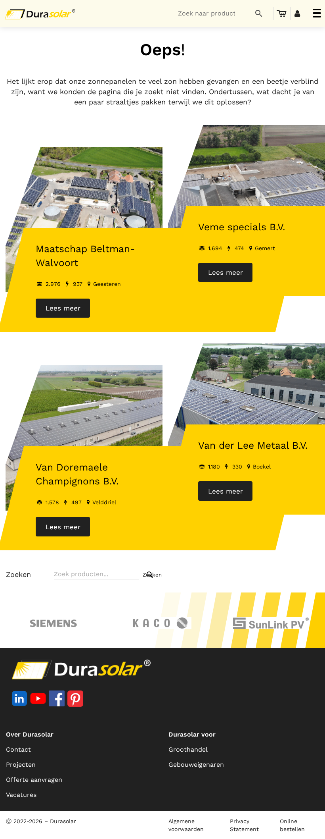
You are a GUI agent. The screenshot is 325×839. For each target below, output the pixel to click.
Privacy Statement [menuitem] (244, 825)
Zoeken (18, 574)
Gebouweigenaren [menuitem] (196, 764)
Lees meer (63, 308)
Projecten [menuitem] (21, 764)
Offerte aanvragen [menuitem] (34, 779)
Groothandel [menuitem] (188, 749)
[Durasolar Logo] (41, 13)
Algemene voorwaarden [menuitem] (186, 825)
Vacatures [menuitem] (21, 794)
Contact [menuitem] (18, 749)
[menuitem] (281, 13)
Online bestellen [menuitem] (292, 825)
